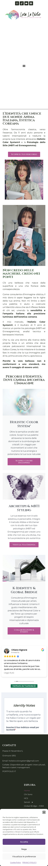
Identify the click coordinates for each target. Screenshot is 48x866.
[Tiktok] (22, 3)
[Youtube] (26, 3)
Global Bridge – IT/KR (34, 806)
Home (27, 790)
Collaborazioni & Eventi (24, 630)
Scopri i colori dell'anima (24, 461)
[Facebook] (31, 3)
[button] (44, 812)
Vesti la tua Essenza (24, 544)
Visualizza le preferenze (24, 856)
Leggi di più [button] (9, 673)
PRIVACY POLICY (29, 862)
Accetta (24, 842)
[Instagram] (17, 3)
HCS (26, 798)
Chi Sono (28, 794)
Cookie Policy (15, 862)
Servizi (27, 802)
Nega (24, 849)
